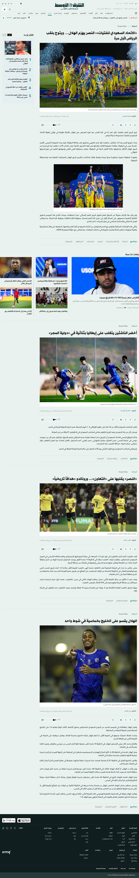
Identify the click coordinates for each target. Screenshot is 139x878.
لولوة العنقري (127, 116)
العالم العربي (134, 833)
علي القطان (127, 711)
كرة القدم (124, 458)
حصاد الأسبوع (121, 855)
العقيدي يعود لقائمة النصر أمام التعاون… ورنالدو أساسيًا (17, 80)
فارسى (117, 3)
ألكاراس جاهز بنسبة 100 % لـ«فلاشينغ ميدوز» (119, 297)
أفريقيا (123, 842)
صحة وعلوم (74, 13)
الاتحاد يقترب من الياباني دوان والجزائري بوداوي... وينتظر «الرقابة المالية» (16, 71)
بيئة (75, 839)
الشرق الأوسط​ (109, 13)
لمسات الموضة (48, 839)
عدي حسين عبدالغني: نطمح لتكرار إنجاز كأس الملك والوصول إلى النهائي (17, 61)
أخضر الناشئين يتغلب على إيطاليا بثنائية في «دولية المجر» (93, 333)
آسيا (124, 839)
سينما (86, 839)
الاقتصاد (91, 13)
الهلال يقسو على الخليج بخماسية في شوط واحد (101, 621)
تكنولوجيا (66, 13)
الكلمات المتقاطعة (84, 855)
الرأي (96, 13)
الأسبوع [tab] (4, 35)
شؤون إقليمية (133, 845)
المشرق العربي (131, 842)
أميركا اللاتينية (121, 845)
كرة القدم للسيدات (112, 241)
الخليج (133, 836)
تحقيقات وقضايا (121, 858)
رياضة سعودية (122, 26)
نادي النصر (90, 241)
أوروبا (123, 836)
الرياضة (50, 13)
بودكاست (30, 13)
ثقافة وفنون (83, 13)
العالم (101, 13)
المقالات (111, 833)
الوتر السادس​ (84, 836)
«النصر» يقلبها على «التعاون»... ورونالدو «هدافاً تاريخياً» (94, 479)
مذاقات (49, 833)
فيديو (36, 13)
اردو (121, 3)
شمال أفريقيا (132, 839)
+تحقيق (123, 861)
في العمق (43, 13)
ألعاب (24, 13)
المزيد (19, 13)
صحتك (74, 833)
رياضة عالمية (134, 861)
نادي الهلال (79, 241)
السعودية (69, 241)
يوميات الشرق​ (58, 13)
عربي (136, 3)
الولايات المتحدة (121, 833)
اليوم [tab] (9, 35)
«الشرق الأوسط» (125, 411)
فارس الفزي (127, 540)
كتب (87, 833)
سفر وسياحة (48, 836)
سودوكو (86, 858)
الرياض (100, 241)
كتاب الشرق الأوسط (107, 839)
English (131, 3)
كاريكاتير (111, 836)
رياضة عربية (134, 858)
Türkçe (126, 3)
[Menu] (136, 13)
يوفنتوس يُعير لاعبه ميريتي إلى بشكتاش (53, 311)
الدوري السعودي (122, 601)
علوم (75, 836)
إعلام (87, 842)
